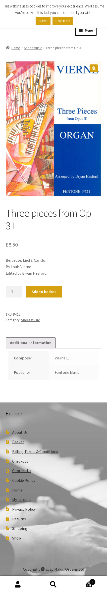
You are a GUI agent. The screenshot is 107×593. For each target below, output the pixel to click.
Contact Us (21, 470)
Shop (16, 538)
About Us (20, 432)
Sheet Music (33, 48)
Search (53, 584)
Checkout (20, 461)
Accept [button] (43, 21)
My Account (18, 584)
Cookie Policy (23, 480)
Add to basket (44, 291)
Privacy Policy (24, 509)
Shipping (19, 528)
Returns (19, 518)
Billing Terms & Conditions (35, 451)
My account (21, 499)
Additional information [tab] (31, 342)
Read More (62, 21)
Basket (18, 441)
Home (15, 48)
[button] (94, 68)
